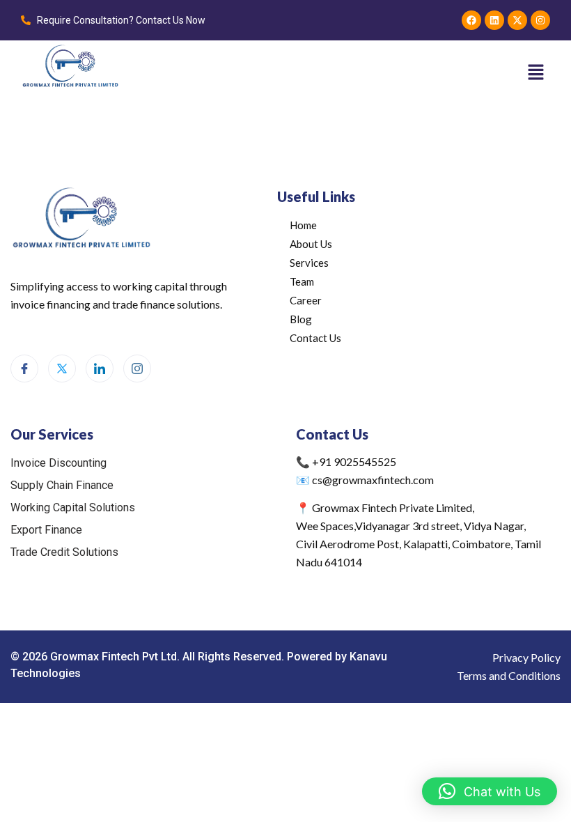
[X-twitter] (517, 20)
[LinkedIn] (100, 368)
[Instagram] (540, 20)
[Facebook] (471, 20)
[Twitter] (62, 368)
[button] (536, 72)
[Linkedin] (494, 20)
